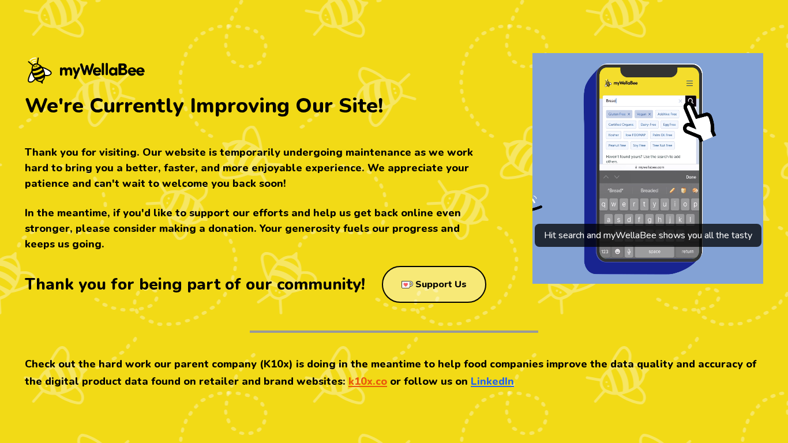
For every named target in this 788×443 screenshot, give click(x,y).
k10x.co (367, 381)
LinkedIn (492, 381)
